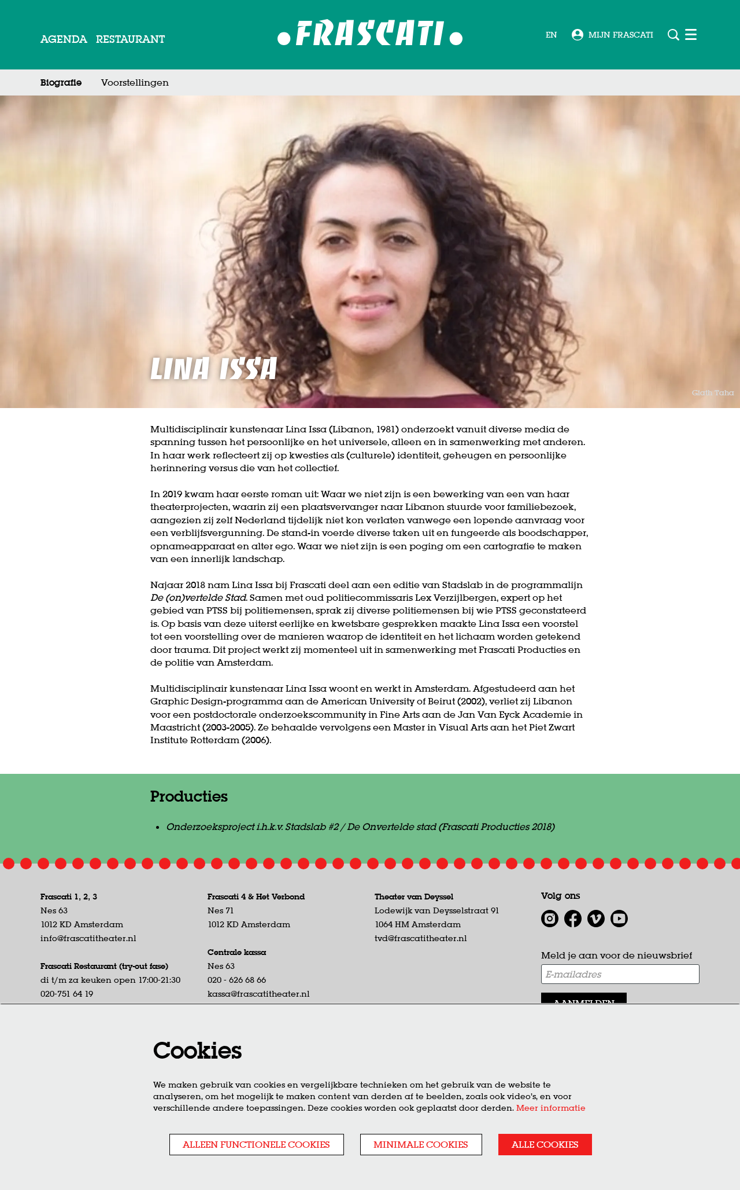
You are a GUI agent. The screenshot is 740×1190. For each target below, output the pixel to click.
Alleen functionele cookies (256, 1144)
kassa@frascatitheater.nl (259, 994)
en (551, 35)
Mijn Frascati (621, 35)
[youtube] (619, 918)
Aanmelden (584, 1003)
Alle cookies (545, 1144)
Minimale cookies (420, 1144)
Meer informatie (551, 1108)
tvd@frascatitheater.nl (421, 938)
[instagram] (549, 918)
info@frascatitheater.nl (88, 938)
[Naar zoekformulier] (673, 34)
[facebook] (573, 918)
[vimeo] (596, 918)
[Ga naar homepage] (370, 35)
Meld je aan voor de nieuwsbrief (616, 955)
